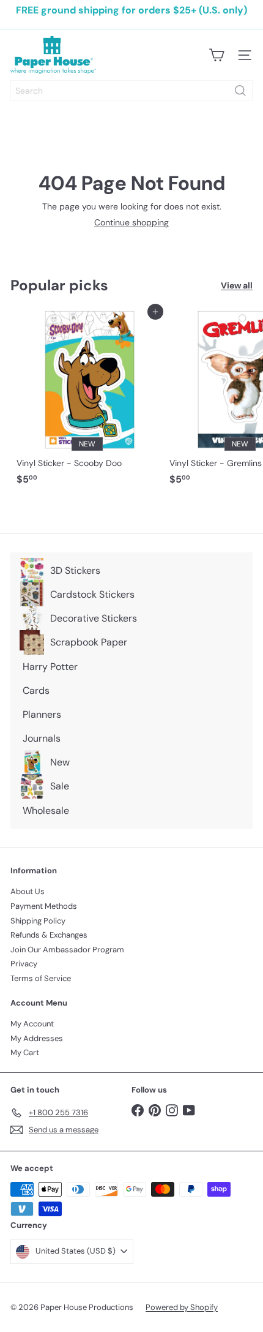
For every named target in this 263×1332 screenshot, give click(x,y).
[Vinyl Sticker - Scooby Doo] (87, 401)
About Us (27, 891)
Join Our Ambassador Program (67, 949)
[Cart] (216, 55)
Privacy (23, 963)
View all (237, 285)
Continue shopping (131, 222)
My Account (32, 1023)
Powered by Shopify (182, 1307)
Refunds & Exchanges (48, 935)
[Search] (240, 90)
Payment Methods (43, 906)
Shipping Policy (37, 921)
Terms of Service (40, 978)
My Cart (24, 1052)
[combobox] (131, 90)
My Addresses (36, 1038)
